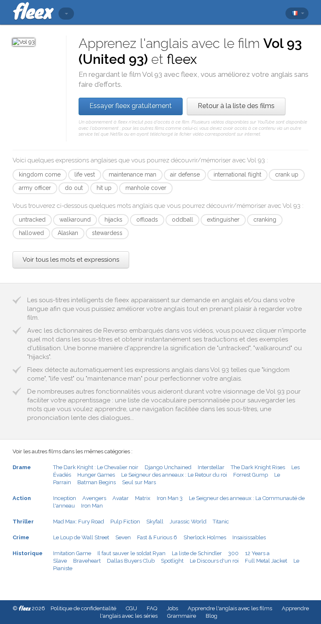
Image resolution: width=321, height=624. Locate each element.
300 (233, 553)
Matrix (142, 498)
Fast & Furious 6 (157, 537)
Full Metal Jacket (266, 561)
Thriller (23, 521)
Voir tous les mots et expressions (71, 259)
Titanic (221, 521)
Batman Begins (96, 482)
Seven (123, 537)
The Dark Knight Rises (258, 467)
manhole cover (145, 187)
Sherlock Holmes (204, 537)
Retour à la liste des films (236, 106)
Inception (64, 498)
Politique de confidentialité (83, 608)
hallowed (31, 233)
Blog (211, 616)
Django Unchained (168, 467)
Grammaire (181, 616)
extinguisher (223, 219)
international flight (237, 174)
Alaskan (68, 233)
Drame (22, 467)
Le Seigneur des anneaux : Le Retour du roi (174, 475)
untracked (32, 219)
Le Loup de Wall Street (81, 537)
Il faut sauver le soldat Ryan (131, 553)
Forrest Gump (250, 475)
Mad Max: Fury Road (78, 521)
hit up (104, 187)
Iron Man (92, 506)
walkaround (75, 219)
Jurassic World (188, 521)
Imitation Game (72, 553)
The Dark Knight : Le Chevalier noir (95, 467)
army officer (35, 187)
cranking (264, 219)
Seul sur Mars (139, 482)
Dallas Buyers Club (131, 561)
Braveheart (87, 561)
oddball (182, 219)
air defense (185, 174)
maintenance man (132, 174)
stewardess (107, 233)
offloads (147, 219)
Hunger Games (96, 475)
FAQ (152, 608)
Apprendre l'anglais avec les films (230, 608)
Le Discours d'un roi (214, 561)
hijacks (113, 219)
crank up (286, 174)
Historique (28, 553)
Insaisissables (249, 537)
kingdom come (40, 174)
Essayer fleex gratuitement (130, 106)
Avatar (120, 498)
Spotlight (172, 561)
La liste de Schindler (197, 553)
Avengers (94, 498)
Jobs (172, 608)
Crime (21, 537)
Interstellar (211, 467)
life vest (84, 174)
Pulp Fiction (125, 521)
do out (74, 187)
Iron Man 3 (170, 498)
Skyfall (154, 521)
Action (22, 498)
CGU (131, 608)
